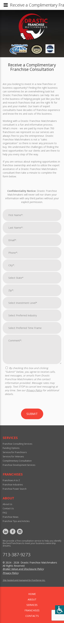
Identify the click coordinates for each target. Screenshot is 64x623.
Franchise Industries (13, 484)
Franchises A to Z (11, 480)
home (32, 594)
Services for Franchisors (15, 452)
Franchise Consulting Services (17, 443)
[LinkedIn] (5, 531)
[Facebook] (12, 531)
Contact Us (8, 508)
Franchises (32, 610)
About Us (7, 504)
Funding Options (11, 448)
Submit (32, 414)
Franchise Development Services (19, 464)
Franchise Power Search (14, 488)
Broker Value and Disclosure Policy (23, 569)
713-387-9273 (16, 554)
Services (32, 605)
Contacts (32, 616)
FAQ (5, 512)
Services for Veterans (13, 456)
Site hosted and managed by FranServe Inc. (24, 580)
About (32, 599)
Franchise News (10, 516)
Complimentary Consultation (17, 460)
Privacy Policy (34, 390)
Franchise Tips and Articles (16, 521)
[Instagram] (20, 531)
